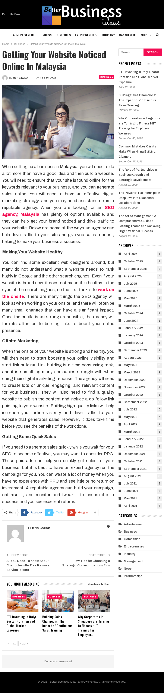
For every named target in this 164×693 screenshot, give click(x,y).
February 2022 (134, 439)
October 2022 (133, 394)
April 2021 (130, 505)
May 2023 (130, 365)
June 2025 (131, 291)
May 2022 (130, 417)
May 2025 (130, 298)
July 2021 (130, 483)
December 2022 (134, 380)
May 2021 (130, 498)
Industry (108, 35)
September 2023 (135, 350)
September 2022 (135, 402)
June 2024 (131, 320)
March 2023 (132, 372)
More (144, 35)
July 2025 (130, 283)
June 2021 (131, 491)
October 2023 (133, 342)
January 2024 (133, 335)
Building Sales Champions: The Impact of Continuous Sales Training (137, 100)
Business (45, 35)
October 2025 (133, 261)
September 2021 (135, 468)
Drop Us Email (12, 14)
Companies (63, 35)
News (128, 568)
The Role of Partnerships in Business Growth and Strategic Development (138, 174)
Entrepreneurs (86, 35)
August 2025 (133, 276)
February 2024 (134, 328)
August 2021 (133, 476)
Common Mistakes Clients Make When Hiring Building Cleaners (137, 151)
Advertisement (24, 35)
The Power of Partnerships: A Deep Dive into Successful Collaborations (139, 198)
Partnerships (133, 576)
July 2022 (130, 409)
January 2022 (133, 446)
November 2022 (134, 387)
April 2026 (130, 254)
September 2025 (135, 268)
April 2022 (130, 424)
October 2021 (133, 461)
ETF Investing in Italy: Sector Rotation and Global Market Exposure (139, 77)
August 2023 (133, 357)
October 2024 (133, 313)
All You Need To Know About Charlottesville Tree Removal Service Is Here (28, 565)
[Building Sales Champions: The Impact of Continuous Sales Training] (58, 601)
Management (128, 35)
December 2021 (134, 454)
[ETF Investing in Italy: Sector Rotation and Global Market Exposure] (22, 601)
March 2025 (132, 305)
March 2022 (132, 431)
